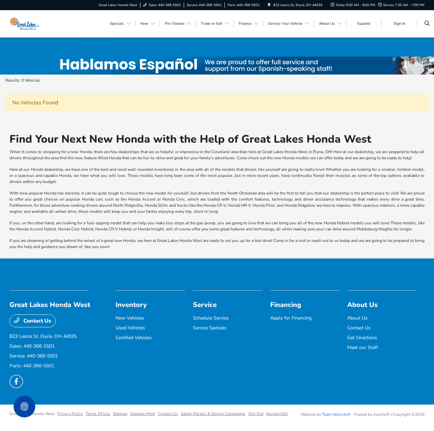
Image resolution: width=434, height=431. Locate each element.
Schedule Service (211, 318)
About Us (362, 304)
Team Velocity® (336, 414)
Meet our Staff (362, 347)
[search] (427, 24)
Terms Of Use (98, 413)
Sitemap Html (142, 413)
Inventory (131, 304)
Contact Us (36, 321)
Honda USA (277, 413)
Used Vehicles (130, 328)
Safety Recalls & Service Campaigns (213, 413)
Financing (285, 304)
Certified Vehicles (134, 337)
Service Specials (209, 328)
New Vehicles (130, 318)
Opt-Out (255, 413)
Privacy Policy (70, 413)
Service (205, 304)
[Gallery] (217, 66)
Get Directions (362, 337)
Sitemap (120, 413)
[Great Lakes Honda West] (25, 23)
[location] (269, 5)
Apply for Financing (291, 318)
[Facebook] (16, 381)
